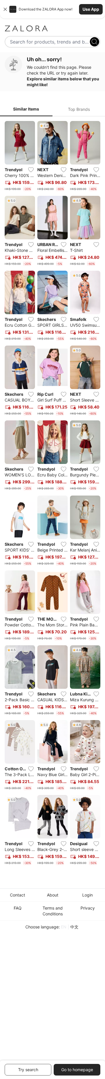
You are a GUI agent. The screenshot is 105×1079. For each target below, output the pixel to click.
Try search (28, 1069)
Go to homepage (77, 1069)
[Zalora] (52, 28)
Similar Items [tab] (26, 108)
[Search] (94, 41)
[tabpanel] (52, 494)
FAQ (18, 908)
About (52, 894)
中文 (74, 926)
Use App (91, 9)
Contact (17, 894)
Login (87, 894)
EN (63, 926)
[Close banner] (5, 9)
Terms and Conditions (53, 911)
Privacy (87, 908)
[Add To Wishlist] (31, 170)
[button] (52, 9)
